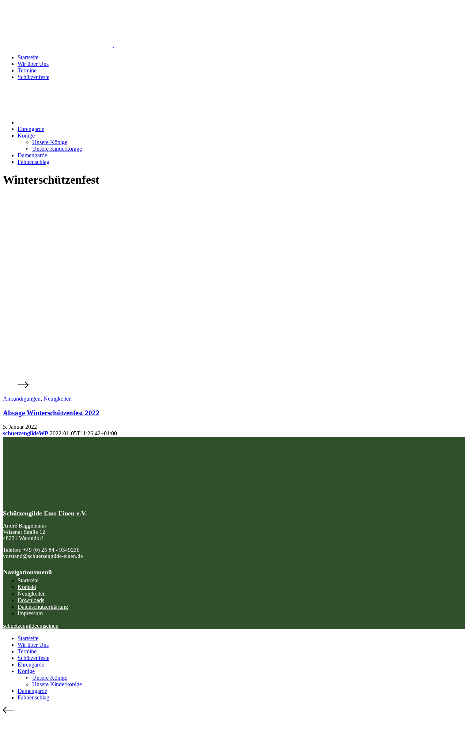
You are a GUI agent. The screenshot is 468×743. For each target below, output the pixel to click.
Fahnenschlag (33, 162)
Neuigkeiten (58, 398)
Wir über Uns (33, 64)
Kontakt (27, 587)
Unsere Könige (49, 142)
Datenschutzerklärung (43, 607)
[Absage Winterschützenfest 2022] (234, 382)
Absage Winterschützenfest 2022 (51, 413)
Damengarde (32, 155)
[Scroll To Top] (234, 711)
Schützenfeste (33, 77)
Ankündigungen (22, 398)
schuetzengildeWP (25, 433)
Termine (27, 70)
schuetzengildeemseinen (30, 626)
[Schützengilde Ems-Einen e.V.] (113, 45)
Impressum (30, 613)
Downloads (31, 600)
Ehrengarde (31, 129)
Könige (26, 135)
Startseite (28, 57)
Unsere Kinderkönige (57, 149)
